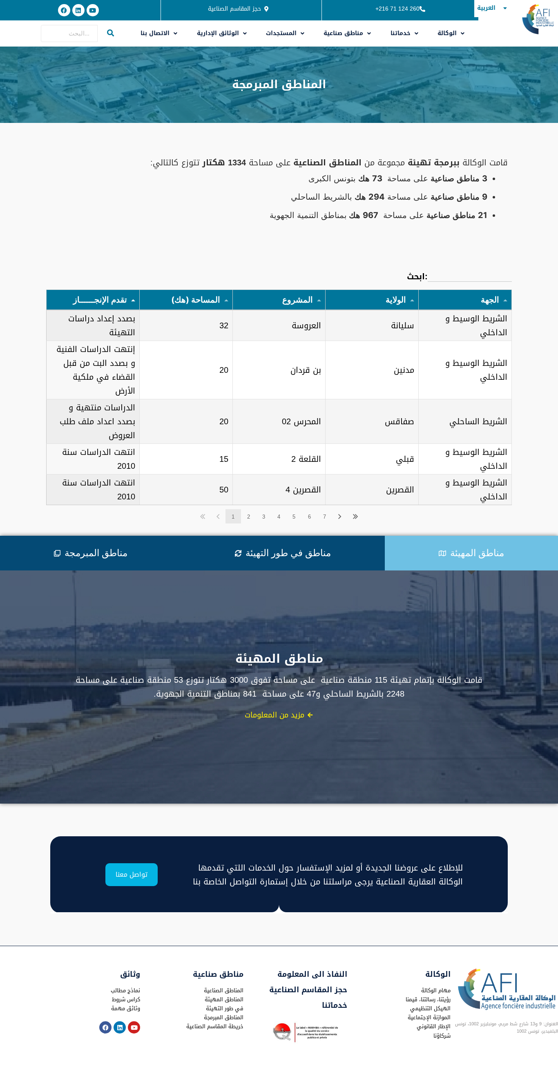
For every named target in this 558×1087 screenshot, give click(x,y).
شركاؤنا (442, 1036)
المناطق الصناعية (223, 990)
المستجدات (281, 33)
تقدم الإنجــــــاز (100, 300)
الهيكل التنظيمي (430, 1008)
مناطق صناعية (343, 33)
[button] (159, 33)
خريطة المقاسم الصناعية (214, 1026)
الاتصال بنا (155, 33)
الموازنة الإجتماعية (429, 1017)
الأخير (356, 516)
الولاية (396, 300)
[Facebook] (64, 10)
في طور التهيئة (224, 1008)
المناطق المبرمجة (223, 1017)
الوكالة (447, 33)
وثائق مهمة (125, 1008)
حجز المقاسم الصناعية (308, 990)
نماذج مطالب (125, 990)
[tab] (90, 553)
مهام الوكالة (436, 990)
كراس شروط (126, 999)
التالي (340, 516)
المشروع (297, 300)
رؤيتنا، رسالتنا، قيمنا (428, 999)
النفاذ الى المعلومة (312, 974)
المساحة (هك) (195, 300)
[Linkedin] (78, 10)
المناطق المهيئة (224, 999)
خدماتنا (401, 33)
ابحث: (417, 276)
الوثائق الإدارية (218, 33)
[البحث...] (110, 33)
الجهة (490, 300)
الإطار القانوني (434, 1026)
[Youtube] (93, 10)
